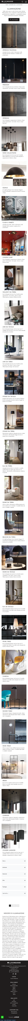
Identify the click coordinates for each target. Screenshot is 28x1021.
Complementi (14, 1013)
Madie (14, 987)
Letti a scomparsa (14, 1003)
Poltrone (14, 990)
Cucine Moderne (14, 978)
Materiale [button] (5, 874)
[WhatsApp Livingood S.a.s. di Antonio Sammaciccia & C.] (2, 1017)
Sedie (14, 994)
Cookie (5, 1020)
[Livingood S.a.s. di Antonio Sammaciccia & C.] (14, 963)
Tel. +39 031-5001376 (14, 972)
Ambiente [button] (5, 867)
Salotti (14, 988)
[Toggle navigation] (26, 2)
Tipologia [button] (5, 887)
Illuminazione (19, 4)
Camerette (14, 1006)
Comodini (14, 1001)
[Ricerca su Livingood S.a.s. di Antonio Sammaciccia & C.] (22, 2)
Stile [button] (4, 880)
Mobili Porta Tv (14, 991)
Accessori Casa (12, 4)
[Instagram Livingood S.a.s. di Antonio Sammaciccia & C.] (15, 973)
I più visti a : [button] (5, 893)
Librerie (14, 984)
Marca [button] (4, 861)
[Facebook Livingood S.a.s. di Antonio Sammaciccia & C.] (13, 973)
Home (7, 4)
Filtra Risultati (14, 19)
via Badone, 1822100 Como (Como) (14, 969)
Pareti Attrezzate (14, 985)
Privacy (1, 1020)
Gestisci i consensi (11, 1020)
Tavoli (14, 993)
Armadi (14, 1004)
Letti (14, 1000)
